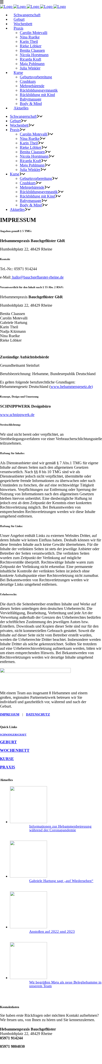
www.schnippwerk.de (17, 415)
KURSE (7, 759)
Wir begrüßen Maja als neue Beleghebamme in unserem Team (65, 984)
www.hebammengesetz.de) (72, 386)
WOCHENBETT (14, 750)
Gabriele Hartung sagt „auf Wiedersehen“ (61, 881)
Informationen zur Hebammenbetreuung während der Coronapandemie (60, 828)
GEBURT (8, 742)
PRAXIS (7, 767)
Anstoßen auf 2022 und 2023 (52, 931)
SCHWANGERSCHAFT (13, 734)
